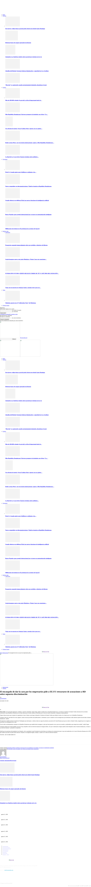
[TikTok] (8, 876)
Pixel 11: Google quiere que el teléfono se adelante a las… (20, 172)
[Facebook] (2, 703)
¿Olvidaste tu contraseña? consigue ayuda (9, 314)
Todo (6, 232)
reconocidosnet (3, 698)
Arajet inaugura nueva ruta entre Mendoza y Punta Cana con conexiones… (26, 259)
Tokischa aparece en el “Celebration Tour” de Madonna (20, 303)
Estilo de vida (5, 231)
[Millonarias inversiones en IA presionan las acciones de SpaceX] (12, 226)
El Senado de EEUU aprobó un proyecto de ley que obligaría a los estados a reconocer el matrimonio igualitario (30, 747)
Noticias (4, 15)
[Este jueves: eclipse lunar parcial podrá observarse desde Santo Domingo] (12, 26)
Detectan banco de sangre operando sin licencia (18, 42)
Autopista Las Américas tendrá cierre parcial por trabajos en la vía (23, 57)
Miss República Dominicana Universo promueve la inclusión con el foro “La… (26, 114)
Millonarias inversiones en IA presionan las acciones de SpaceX (22, 228)
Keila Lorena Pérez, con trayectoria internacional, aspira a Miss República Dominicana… (29, 142)
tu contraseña (15, 311)
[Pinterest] (12, 703)
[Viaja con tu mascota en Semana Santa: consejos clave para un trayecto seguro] (12, 285)
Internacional (5, 652)
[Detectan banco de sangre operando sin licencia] (11, 40)
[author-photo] (3, 755)
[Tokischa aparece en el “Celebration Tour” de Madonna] (12, 300)
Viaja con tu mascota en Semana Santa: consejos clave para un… (23, 287)
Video (4, 290)
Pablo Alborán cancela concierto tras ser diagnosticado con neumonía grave (15, 817)
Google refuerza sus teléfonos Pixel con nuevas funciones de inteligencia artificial (27, 200)
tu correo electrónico (16, 317)
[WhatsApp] (16, 703)
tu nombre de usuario (16, 310)
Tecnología (5, 159)
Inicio (4, 14)
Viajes (9, 232)
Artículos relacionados (5, 760)
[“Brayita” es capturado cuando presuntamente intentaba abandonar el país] (12, 82)
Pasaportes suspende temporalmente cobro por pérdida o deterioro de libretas (26, 245)
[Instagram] (4, 876)
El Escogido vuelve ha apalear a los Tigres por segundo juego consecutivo (23, 749)
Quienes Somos (6, 305)
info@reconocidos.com (8, 870)
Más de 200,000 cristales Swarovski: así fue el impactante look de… (23, 100)
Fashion (4, 87)
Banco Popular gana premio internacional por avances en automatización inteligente (28, 214)
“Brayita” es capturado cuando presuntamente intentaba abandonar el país (26, 85)
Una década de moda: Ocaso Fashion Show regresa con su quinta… (23, 128)
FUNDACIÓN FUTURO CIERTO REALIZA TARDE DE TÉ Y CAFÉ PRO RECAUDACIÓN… (32, 273)
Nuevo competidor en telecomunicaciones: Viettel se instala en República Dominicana (28, 186)
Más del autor (13, 760)
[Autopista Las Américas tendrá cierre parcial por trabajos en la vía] (10, 54)
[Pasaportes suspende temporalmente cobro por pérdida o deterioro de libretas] (12, 242)
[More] (21, 703)
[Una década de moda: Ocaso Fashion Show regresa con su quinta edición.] (9, 126)
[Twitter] (7, 703)
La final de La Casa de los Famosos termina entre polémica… (22, 157)
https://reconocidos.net (4, 758)
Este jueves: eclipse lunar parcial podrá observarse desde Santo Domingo (25, 28)
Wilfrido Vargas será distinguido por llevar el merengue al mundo (13, 822)
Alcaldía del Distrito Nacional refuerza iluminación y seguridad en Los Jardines (27, 71)
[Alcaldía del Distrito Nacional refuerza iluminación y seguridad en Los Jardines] (12, 68)
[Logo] (10, 356)
